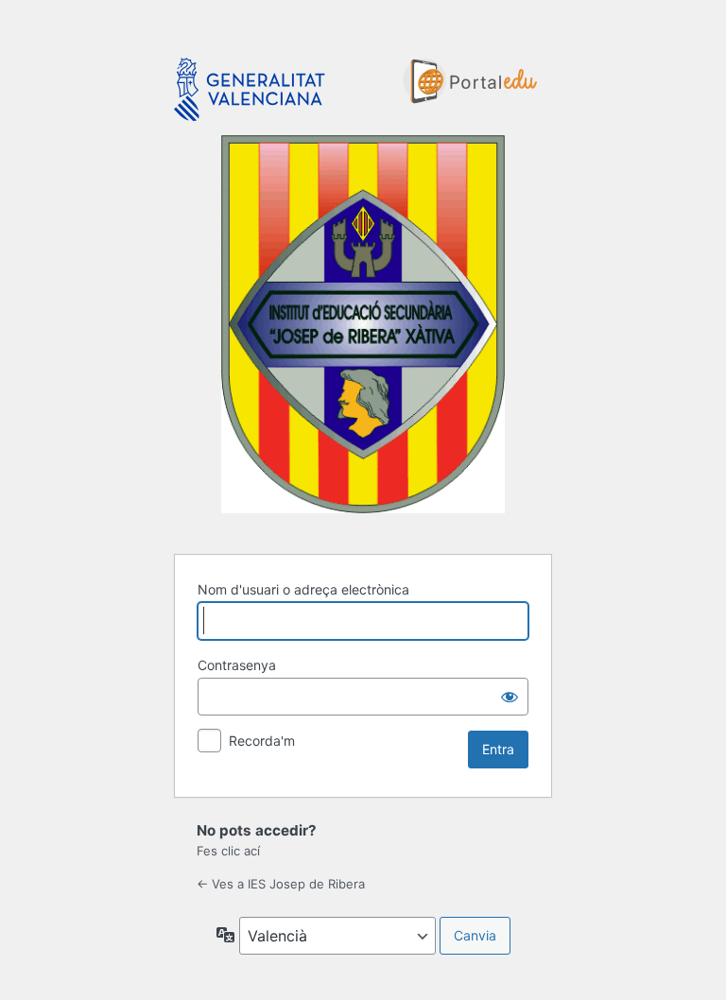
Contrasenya (237, 665)
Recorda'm (262, 741)
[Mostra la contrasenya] (509, 697)
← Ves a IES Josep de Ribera (281, 883)
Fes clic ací (228, 850)
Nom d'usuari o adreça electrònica (303, 589)
